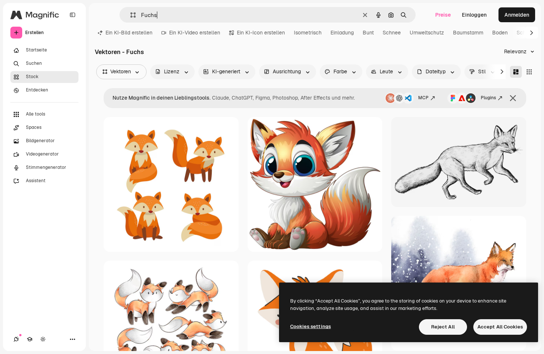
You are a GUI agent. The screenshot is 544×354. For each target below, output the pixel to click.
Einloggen (474, 14)
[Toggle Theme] (43, 339)
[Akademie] (30, 339)
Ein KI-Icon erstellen (261, 32)
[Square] (529, 72)
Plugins (488, 98)
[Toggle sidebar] (72, 15)
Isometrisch (308, 32)
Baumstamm (468, 32)
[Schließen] (512, 98)
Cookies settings (310, 326)
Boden (500, 32)
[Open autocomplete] (130, 15)
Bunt (368, 32)
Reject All (443, 327)
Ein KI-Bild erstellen (128, 32)
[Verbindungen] (16, 339)
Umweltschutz (427, 32)
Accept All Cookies (500, 327)
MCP (423, 98)
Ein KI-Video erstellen (194, 32)
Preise (443, 14)
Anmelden (516, 14)
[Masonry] (516, 72)
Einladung (342, 32)
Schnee (392, 32)
